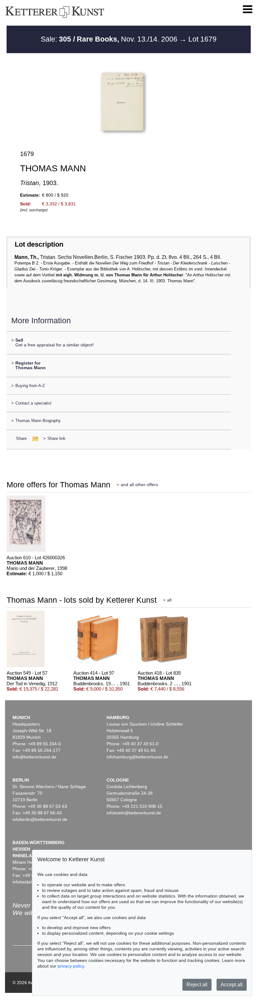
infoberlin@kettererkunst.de (40, 819)
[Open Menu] (247, 9)
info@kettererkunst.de (34, 756)
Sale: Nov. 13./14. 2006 (110, 39)
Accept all (232, 984)
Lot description (39, 244)
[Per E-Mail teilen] (33, 438)
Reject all (196, 984)
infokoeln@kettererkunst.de (134, 812)
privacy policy (71, 965)
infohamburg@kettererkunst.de (137, 756)
